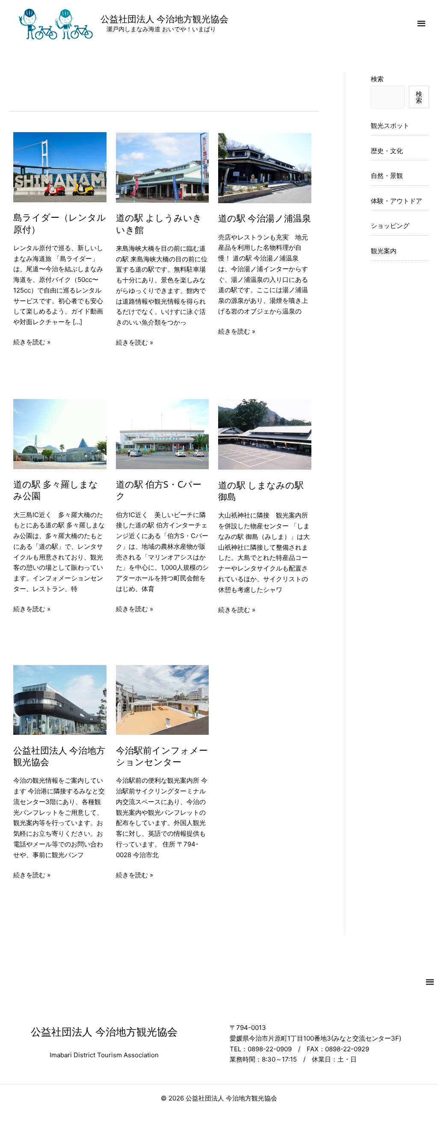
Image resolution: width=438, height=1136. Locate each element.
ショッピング (390, 226)
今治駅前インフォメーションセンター (162, 756)
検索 (377, 79)
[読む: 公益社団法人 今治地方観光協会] (60, 699)
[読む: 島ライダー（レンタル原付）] (60, 167)
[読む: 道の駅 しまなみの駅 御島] (264, 434)
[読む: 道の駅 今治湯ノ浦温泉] (264, 167)
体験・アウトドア (396, 201)
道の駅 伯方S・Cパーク (158, 490)
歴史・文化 (387, 151)
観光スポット (390, 125)
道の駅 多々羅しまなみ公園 (55, 490)
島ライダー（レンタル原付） (59, 223)
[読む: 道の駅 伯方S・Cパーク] (162, 433)
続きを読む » (31, 342)
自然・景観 (387, 176)
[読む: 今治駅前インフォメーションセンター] (162, 699)
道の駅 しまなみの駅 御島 (261, 491)
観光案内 (384, 251)
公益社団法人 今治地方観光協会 (164, 19)
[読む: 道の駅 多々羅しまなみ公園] (60, 433)
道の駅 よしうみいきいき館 (159, 223)
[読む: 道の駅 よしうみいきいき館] (162, 167)
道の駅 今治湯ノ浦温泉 (264, 218)
